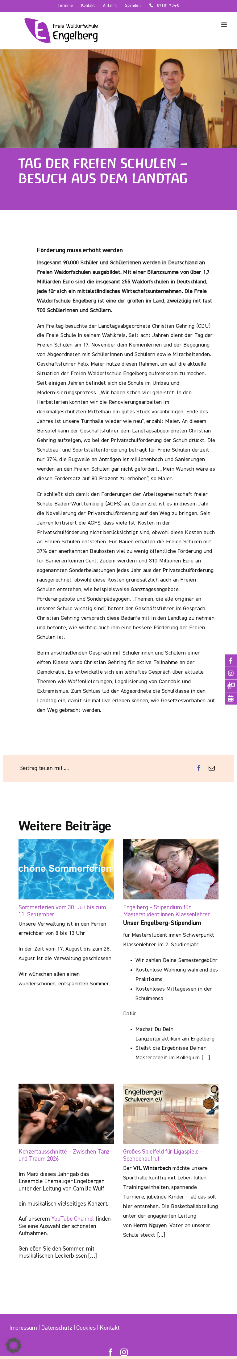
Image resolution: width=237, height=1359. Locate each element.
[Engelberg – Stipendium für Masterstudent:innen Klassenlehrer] (170, 869)
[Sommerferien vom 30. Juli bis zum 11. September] (66, 869)
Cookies (85, 1328)
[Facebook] (199, 768)
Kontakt (109, 1328)
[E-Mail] (212, 768)
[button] (13, 1345)
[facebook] (110, 1352)
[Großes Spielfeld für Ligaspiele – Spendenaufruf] (170, 1114)
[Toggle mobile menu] (224, 25)
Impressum (23, 1328)
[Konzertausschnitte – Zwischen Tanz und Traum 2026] (66, 1114)
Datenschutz (56, 1328)
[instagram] (124, 1352)
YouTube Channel (72, 1219)
